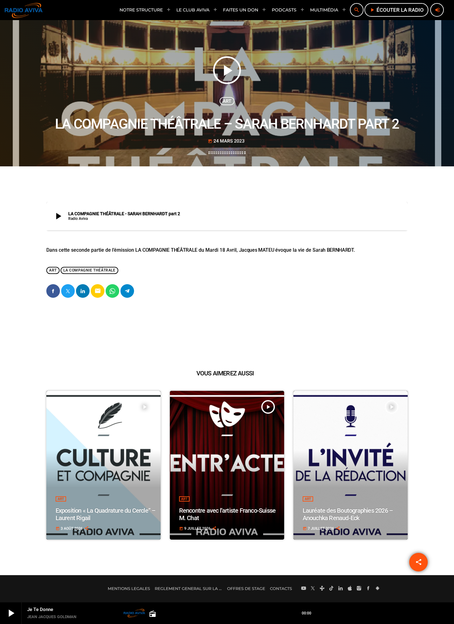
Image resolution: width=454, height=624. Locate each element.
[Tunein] (322, 589)
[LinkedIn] (340, 589)
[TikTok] (331, 589)
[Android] (377, 589)
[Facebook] (368, 589)
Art (227, 101)
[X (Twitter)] (312, 589)
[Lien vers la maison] (24, 10)
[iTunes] (349, 589)
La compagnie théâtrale (89, 270)
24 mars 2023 (226, 141)
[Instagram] (359, 589)
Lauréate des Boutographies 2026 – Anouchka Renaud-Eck (348, 514)
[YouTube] (303, 589)
